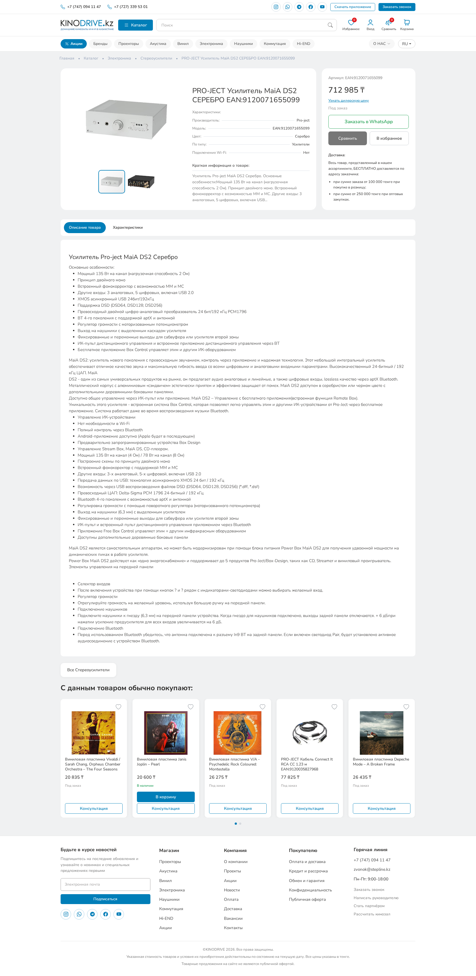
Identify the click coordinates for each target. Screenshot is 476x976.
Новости (232, 890)
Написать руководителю (376, 897)
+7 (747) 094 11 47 (84, 6)
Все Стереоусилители (88, 670)
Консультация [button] (94, 808)
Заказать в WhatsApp (369, 121)
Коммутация (275, 43)
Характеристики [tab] (128, 227)
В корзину (166, 797)
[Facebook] (310, 7)
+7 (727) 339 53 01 (131, 6)
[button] (180, 80)
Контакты (233, 928)
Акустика (158, 43)
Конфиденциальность (310, 890)
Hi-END (303, 43)
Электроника (211, 43)
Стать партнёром (369, 905)
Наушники (243, 43)
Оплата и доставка (307, 861)
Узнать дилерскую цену (348, 100)
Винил (183, 43)
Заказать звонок (397, 6)
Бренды (100, 43)
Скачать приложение (352, 6)
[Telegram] (299, 7)
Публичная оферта (307, 899)
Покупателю (303, 850)
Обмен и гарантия (306, 880)
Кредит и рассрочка (308, 871)
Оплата (231, 899)
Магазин (169, 850)
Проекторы (128, 43)
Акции (76, 43)
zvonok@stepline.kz (372, 869)
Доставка (233, 909)
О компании (236, 861)
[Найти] (330, 25)
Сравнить (347, 138)
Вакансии (233, 918)
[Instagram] (276, 7)
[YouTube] (322, 7)
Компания (235, 850)
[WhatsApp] (287, 7)
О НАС (379, 43)
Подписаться (105, 899)
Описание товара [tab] (85, 227)
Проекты (232, 871)
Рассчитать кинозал (372, 914)
